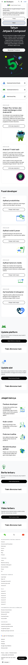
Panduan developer (5, 612)
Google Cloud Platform (6, 645)
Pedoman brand (13, 652)
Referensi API (4, 614)
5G (1, 571)
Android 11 (3, 604)
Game (2, 560)
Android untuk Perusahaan (7, 544)
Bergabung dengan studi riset (7, 630)
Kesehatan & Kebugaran (6, 564)
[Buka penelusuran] (19, 1)
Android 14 (3, 597)
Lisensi (6, 652)
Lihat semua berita (14, 481)
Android (3, 541)
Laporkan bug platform (6, 624)
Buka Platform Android (14, 341)
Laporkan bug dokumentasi (7, 626)
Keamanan (3, 546)
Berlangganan (22, 658)
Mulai (14, 23)
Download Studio (4, 616)
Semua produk (4, 648)
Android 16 (3, 593)
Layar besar (3, 577)
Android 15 (3, 595)
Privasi (2, 569)
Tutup (14, 18)
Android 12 (3, 602)
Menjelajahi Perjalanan (14, 50)
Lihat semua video (14, 517)
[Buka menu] (2, 1)
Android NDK (4, 618)
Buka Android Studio (14, 378)
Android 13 (3, 600)
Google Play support (5, 628)
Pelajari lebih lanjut (14, 209)
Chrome (3, 641)
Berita (2, 550)
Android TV (3, 585)
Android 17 (3, 591)
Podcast (3, 554)
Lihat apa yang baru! (13, 126)
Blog (2, 552)
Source (2, 548)
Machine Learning (5, 562)
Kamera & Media (4, 567)
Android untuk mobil (5, 583)
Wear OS (3, 579)
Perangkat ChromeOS (6, 581)
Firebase (3, 643)
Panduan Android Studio (6, 610)
